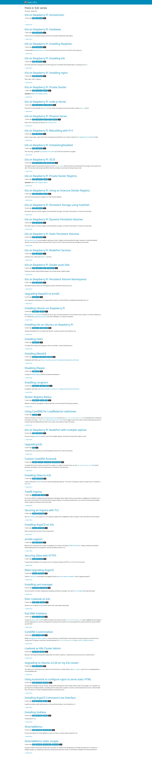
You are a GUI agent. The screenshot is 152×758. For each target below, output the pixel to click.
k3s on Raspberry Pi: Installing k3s (45, 58)
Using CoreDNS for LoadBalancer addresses (50, 411)
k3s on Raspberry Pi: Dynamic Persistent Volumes (54, 219)
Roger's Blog (32, 2)
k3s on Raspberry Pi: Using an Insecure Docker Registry (57, 190)
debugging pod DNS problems (37, 638)
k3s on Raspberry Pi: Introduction (44, 15)
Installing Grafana (35, 712)
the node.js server (51, 122)
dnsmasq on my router (55, 420)
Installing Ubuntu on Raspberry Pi (45, 308)
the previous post (31, 240)
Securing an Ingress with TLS (42, 510)
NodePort (38, 436)
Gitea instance (31, 517)
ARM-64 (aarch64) (74, 545)
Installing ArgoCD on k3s (39, 524)
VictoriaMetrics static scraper (42, 741)
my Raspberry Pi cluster (47, 151)
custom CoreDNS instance (85, 640)
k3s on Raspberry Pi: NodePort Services (48, 250)
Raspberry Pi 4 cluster (33, 314)
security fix (33, 576)
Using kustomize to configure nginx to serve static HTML (58, 679)
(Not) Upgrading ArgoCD (39, 570)
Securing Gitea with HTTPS (40, 555)
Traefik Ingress (33, 491)
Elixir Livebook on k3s (37, 599)
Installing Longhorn (36, 382)
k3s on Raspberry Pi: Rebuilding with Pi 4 (49, 130)
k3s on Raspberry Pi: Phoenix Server (46, 116)
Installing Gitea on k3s (38, 475)
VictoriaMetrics (33, 726)
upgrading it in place (40, 316)
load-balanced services (50, 418)
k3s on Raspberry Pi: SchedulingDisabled (49, 145)
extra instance (35, 620)
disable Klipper (35, 374)
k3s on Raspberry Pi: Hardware (43, 29)
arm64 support (33, 539)
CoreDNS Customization (39, 632)
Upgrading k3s (33, 444)
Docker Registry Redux (40, 94)
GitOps (38, 482)
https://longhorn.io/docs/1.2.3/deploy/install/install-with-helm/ (60, 389)
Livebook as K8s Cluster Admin (43, 648)
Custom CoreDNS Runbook (40, 458)
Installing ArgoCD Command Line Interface (50, 697)
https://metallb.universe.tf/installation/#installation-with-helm (60, 360)
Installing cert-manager (39, 584)
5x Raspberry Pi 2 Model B (86, 137)
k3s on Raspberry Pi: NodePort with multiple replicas (56, 430)
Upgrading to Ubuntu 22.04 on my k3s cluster (52, 662)
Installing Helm (34, 339)
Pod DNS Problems (36, 613)
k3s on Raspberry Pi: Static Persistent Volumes (52, 234)
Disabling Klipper (35, 368)
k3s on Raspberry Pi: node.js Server (45, 101)
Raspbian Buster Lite (39, 50)
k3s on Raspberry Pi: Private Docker (45, 87)
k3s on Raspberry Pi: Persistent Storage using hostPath (57, 205)
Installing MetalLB (35, 353)
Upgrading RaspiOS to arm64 (42, 293)
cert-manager (78, 591)
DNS (85, 465)
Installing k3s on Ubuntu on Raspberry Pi (49, 324)
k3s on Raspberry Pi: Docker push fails (47, 264)
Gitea (28, 484)
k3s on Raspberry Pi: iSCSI (40, 159)
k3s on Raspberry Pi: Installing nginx (46, 72)
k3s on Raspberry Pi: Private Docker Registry (51, 176)
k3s (86, 65)
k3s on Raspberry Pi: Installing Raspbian (48, 43)
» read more (28, 24)
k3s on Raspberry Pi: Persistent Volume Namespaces (55, 279)
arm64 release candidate (66, 576)
